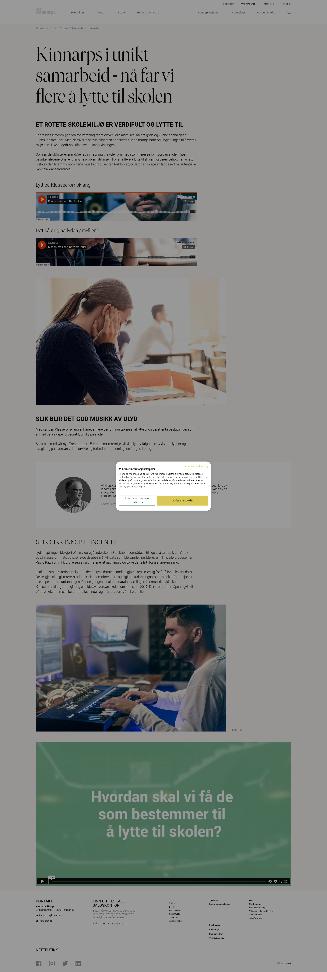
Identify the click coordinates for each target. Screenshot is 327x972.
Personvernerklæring (196, 466)
